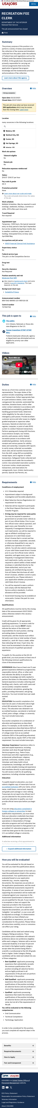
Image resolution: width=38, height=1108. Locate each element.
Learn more (24, 110)
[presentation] (19, 131)
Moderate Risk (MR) (9, 278)
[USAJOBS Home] (10, 4)
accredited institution (10, 787)
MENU (33, 4)
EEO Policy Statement (9, 1093)
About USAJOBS (7, 1106)
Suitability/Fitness (12, 292)
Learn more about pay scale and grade (18, 193)
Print (6, 33)
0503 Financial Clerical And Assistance (20, 244)
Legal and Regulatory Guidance (13, 1102)
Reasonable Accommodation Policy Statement (18, 1096)
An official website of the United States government (19, 1)
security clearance (17, 283)
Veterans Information (9, 1099)
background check (21, 281)
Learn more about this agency (15, 78)
